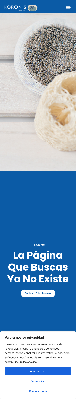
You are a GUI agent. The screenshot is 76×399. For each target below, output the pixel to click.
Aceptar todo (38, 371)
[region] (38, 365)
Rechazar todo (38, 391)
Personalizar (38, 381)
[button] (68, 8)
